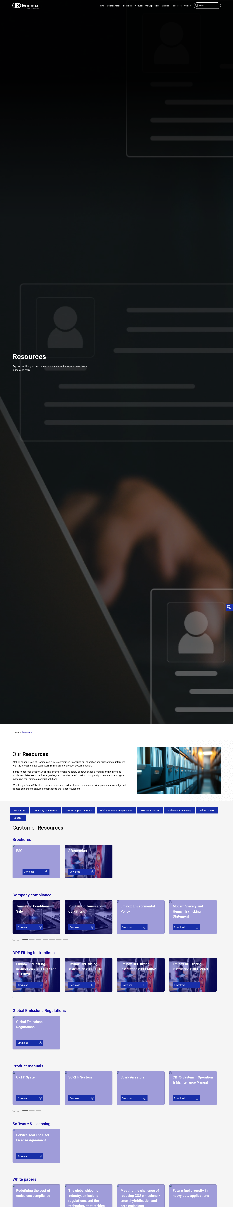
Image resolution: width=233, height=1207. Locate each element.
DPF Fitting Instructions (79, 810)
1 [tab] (25, 939)
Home (101, 6)
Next (18, 939)
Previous (14, 939)
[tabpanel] (39, 861)
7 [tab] (65, 939)
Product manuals (150, 810)
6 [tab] (58, 939)
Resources (177, 6)
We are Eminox (113, 6)
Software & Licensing (179, 810)
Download (36, 871)
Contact (187, 6)
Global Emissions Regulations (116, 810)
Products (138, 6)
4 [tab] (45, 939)
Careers (165, 6)
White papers (207, 810)
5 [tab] (52, 939)
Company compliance (45, 810)
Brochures (19, 810)
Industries (127, 6)
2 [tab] (32, 939)
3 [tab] (38, 939)
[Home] (25, 6)
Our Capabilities (152, 6)
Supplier (18, 817)
